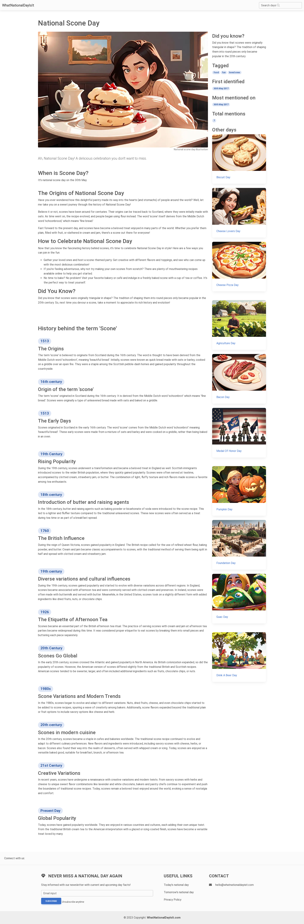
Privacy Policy (172, 899)
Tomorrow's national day (179, 892)
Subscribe (51, 901)
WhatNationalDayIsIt (18, 5)
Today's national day (176, 885)
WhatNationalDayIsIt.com (163, 917)
